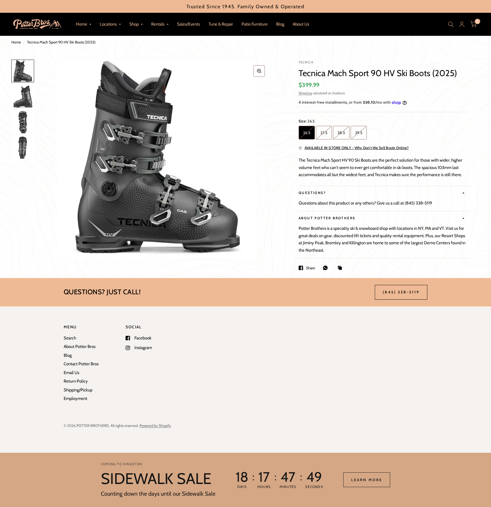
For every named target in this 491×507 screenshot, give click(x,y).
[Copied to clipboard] (341, 268)
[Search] (450, 24)
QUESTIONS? (312, 193)
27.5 (324, 132)
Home (81, 24)
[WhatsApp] (326, 268)
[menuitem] (83, 24)
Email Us (71, 372)
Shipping (305, 93)
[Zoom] (259, 71)
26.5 (306, 132)
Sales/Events (188, 24)
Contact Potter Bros (81, 363)
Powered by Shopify (155, 425)
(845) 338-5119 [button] (401, 292)
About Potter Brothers (327, 218)
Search (70, 338)
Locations (108, 24)
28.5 (341, 132)
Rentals (158, 24)
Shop (134, 24)
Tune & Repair (221, 24)
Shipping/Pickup (78, 390)
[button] (366, 479)
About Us (301, 24)
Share (310, 268)
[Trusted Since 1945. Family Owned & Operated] (245, 6)
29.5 (358, 132)
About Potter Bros (79, 346)
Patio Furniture (255, 24)
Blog (280, 24)
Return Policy (76, 381)
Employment (75, 398)
